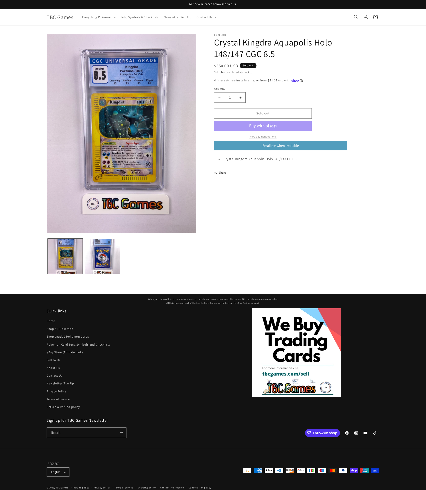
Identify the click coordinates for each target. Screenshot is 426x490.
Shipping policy (147, 487)
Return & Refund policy (63, 407)
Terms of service (123, 487)
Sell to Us (53, 360)
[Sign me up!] (121, 432)
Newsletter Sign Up (60, 384)
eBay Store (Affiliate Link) (65, 352)
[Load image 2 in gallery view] (102, 256)
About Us (53, 368)
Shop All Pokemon (60, 329)
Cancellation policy (200, 487)
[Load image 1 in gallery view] (65, 256)
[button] (98, 17)
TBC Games (62, 487)
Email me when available (280, 145)
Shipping (219, 72)
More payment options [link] (263, 136)
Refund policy (81, 487)
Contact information (172, 487)
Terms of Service (58, 399)
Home (51, 321)
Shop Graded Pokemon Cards (68, 337)
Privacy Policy (56, 391)
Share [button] (223, 173)
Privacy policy (102, 487)
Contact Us (54, 376)
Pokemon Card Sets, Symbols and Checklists (78, 344)
